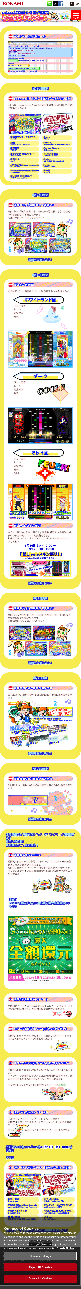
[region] (40, 1251)
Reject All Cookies (40, 1267)
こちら (62, 1085)
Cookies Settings (40, 1256)
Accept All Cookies (40, 1278)
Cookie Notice (65, 1248)
